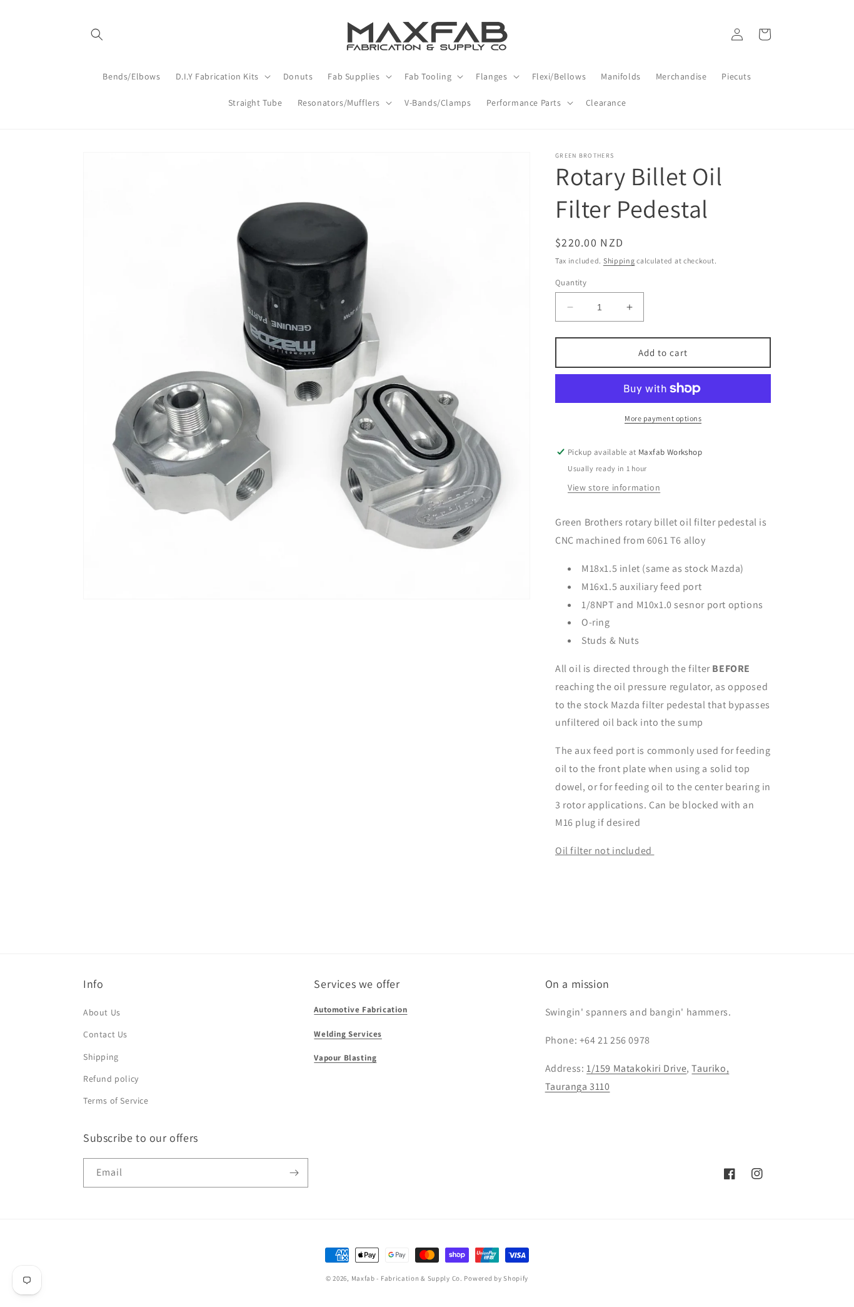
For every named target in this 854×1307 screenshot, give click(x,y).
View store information (614, 487)
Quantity (570, 282)
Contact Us (105, 1034)
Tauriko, (710, 1068)
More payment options (663, 418)
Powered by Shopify (496, 1278)
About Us (102, 1012)
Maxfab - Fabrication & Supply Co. (407, 1278)
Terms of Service (116, 1100)
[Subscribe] (294, 1172)
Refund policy (111, 1078)
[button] (97, 34)
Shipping (619, 260)
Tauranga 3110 (577, 1086)
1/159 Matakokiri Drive (636, 1068)
